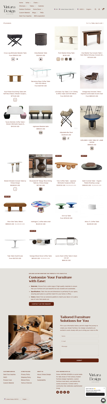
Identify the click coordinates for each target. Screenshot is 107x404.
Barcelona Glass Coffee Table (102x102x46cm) (40, 82)
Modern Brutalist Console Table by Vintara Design (15, 182)
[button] (65, 9)
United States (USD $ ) (12, 399)
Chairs (36, 2)
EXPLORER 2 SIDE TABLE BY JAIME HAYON (92, 141)
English (89, 9)
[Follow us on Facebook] (57, 392)
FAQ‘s (42, 12)
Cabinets (41, 6)
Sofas (28, 2)
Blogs (34, 12)
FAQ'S (5, 377)
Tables (32, 6)
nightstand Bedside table (41, 126)
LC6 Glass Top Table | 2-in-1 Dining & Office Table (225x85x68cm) (66, 92)
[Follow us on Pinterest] (64, 392)
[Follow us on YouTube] (68, 392)
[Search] (95, 9)
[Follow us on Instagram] (61, 392)
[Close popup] (104, 388)
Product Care (7, 380)
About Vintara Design (44, 374)
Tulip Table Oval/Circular (15, 256)
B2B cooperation (39, 16)
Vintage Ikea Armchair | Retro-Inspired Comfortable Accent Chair (92, 92)
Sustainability (41, 380)
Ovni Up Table (66, 216)
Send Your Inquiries (25, 16)
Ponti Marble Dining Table (66, 53)
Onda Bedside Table (40, 53)
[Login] (99, 9)
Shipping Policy (26, 377)
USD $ (81, 9)
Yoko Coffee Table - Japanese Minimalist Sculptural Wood (66, 182)
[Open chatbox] (103, 400)
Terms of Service (26, 383)
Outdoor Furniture (24, 9)
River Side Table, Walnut (15, 221)
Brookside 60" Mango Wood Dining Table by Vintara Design (41, 182)
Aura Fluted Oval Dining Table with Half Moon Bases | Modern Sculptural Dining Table (15, 93)
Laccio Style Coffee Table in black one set (66, 257)
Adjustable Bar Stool (66, 132)
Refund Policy (25, 380)
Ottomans (22, 6)
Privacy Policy (25, 374)
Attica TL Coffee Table (92, 221)
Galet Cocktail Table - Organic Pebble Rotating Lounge (91, 182)
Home (21, 2)
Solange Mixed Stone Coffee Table (41, 256)
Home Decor (37, 9)
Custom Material (24, 12)
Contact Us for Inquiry (41, 304)
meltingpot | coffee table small (40, 221)
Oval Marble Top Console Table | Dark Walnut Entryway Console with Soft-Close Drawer (92, 54)
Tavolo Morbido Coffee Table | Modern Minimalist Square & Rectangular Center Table (15, 123)
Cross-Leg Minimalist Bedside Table (15, 53)
